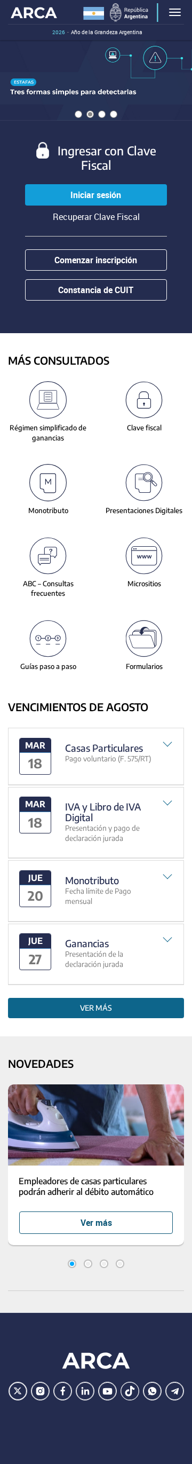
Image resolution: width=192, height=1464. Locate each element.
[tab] (96, 756)
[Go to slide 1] (72, 1264)
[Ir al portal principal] (34, 12)
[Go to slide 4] (120, 1264)
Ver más (96, 1007)
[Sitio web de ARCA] (96, 1360)
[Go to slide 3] (104, 1264)
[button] (96, 756)
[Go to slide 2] (88, 1264)
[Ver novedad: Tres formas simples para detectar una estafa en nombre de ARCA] (96, 80)
